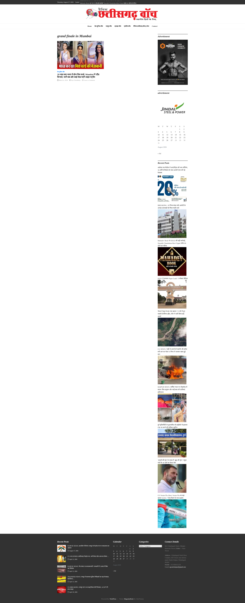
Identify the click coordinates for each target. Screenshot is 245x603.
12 (167, 135)
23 (184, 137)
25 (163, 140)
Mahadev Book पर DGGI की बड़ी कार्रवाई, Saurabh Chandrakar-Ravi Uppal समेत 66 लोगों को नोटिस (108, 2)
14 (176, 135)
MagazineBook (128, 599)
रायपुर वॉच (109, 26)
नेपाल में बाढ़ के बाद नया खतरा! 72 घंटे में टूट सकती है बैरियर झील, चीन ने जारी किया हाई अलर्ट (171, 313)
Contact (155, 26)
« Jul (159, 153)
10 (159, 135)
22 (180, 137)
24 (159, 140)
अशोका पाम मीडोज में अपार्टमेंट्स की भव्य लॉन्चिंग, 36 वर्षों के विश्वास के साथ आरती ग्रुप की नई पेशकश (173, 170)
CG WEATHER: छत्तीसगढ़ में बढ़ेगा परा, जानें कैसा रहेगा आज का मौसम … (88, 556)
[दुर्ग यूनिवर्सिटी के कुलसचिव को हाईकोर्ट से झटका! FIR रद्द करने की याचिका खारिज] (173, 443)
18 (163, 137)
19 (167, 137)
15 (180, 135)
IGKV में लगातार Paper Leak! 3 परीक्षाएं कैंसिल (173, 278)
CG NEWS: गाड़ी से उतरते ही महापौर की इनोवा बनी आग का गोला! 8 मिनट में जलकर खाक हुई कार (172, 351)
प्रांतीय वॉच (127, 26)
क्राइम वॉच (118, 26)
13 (171, 135)
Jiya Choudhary (76, 80)
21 (176, 137)
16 (184, 135)
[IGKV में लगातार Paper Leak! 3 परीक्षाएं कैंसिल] (173, 294)
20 (171, 137)
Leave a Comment (89, 80)
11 (163, 135)
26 (167, 140)
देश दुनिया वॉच (99, 26)
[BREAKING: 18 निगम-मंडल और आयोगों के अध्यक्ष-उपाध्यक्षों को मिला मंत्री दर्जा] (173, 223)
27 (171, 140)
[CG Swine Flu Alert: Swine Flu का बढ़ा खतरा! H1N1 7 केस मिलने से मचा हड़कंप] (173, 513)
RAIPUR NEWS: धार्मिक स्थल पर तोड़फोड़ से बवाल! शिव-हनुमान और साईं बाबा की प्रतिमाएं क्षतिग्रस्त (172, 389)
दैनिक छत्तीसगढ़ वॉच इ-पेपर (141, 26)
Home (89, 26)
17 (159, 137)
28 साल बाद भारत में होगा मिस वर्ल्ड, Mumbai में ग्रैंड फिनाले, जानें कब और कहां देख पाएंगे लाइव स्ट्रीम (78, 75)
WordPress (113, 599)
